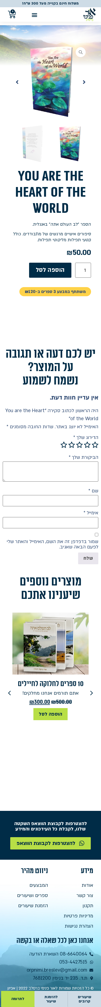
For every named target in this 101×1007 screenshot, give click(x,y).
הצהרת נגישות (79, 926)
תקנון (87, 906)
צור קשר (84, 895)
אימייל (90, 513)
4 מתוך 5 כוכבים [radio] (71, 445)
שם (93, 491)
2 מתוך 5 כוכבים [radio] (87, 445)
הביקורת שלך (83, 457)
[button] (34, 14)
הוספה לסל (50, 270)
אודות (87, 885)
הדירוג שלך (85, 437)
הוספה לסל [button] (50, 714)
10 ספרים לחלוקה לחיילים (50, 683)
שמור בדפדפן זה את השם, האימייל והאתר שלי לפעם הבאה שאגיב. (52, 544)
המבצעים (38, 885)
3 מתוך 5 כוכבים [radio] (79, 445)
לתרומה (17, 998)
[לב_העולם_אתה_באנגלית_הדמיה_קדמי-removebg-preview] (50, 82)
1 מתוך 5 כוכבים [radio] (95, 445)
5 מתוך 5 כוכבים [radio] (64, 445)
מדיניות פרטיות (78, 916)
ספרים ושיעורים (32, 895)
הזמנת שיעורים (33, 906)
